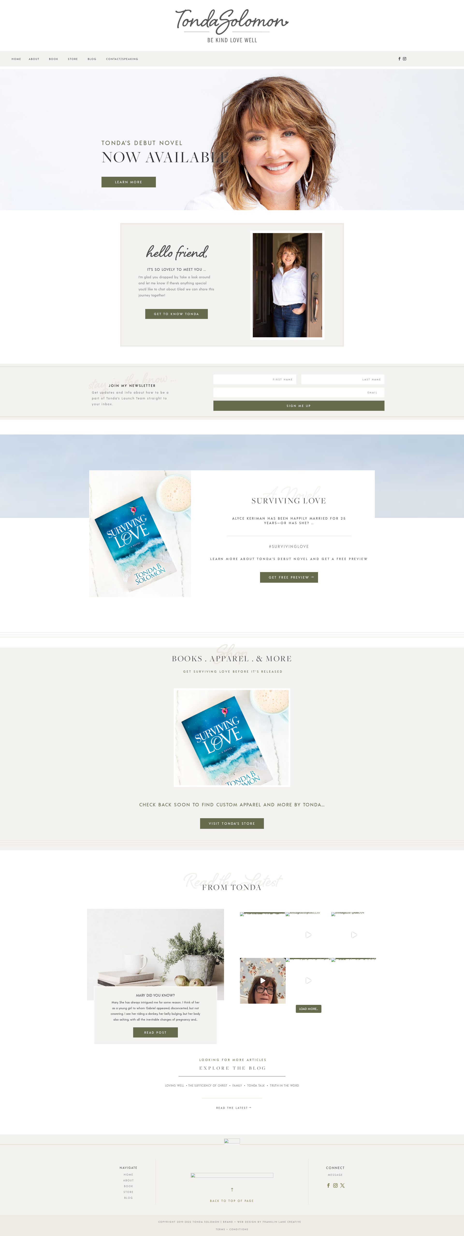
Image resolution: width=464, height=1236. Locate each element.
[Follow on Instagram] (404, 58)
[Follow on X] (342, 1185)
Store (73, 58)
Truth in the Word (284, 1085)
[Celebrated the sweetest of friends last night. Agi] (308, 981)
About (34, 58)
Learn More (128, 182)
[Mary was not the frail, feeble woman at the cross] (263, 935)
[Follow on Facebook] (399, 58)
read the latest (232, 1107)
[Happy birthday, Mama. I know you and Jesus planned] (354, 981)
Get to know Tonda (176, 314)
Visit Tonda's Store (232, 823)
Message (335, 1174)
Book (53, 58)
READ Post (155, 1032)
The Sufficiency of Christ (207, 1085)
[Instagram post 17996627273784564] (354, 935)
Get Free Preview (289, 577)
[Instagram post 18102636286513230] (308, 935)
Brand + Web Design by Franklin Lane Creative (262, 1221)
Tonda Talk (256, 1085)
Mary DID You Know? (155, 995)
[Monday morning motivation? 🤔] (263, 981)
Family (237, 1085)
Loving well (174, 1085)
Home (16, 58)
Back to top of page (232, 1200)
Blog (92, 58)
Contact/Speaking (122, 58)
